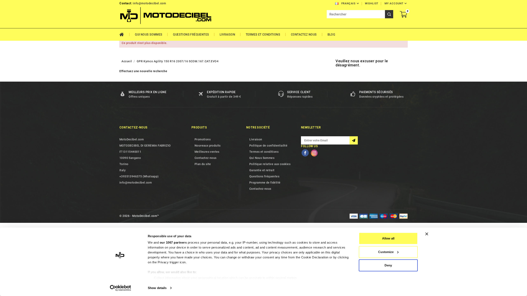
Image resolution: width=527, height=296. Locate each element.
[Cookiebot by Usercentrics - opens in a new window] (121, 288)
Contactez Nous (304, 34)
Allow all (388, 238)
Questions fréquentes (191, 34)
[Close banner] (426, 233)
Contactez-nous (133, 127)
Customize (386, 252)
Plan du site (203, 164)
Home (124, 34)
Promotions (203, 139)
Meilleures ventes (207, 151)
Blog (331, 34)
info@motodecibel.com (149, 3)
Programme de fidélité (264, 182)
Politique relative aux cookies (269, 164)
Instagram (314, 153)
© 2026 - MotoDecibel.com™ (139, 215)
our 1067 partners (173, 242)
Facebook (305, 153)
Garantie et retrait (262, 170)
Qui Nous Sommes (148, 34)
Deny (388, 265)
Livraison (227, 34)
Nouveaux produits (208, 145)
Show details (157, 288)
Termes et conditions (263, 34)
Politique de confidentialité (268, 145)
